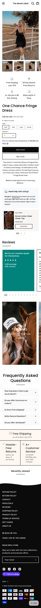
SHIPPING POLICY (10, 511)
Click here (16, 196)
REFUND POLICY (9, 492)
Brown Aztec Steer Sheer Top (23, 217)
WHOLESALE (7, 503)
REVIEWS (6, 507)
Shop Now (19, 337)
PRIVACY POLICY (9, 515)
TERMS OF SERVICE (10, 518)
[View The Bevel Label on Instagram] (4, 569)
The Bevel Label (20, 3)
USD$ (4, 581)
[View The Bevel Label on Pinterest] (19, 569)
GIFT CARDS (7, 522)
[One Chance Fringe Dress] (7, 66)
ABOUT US (6, 526)
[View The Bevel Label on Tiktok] (9, 569)
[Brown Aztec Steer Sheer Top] (9, 220)
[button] (32, 3)
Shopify (28, 586)
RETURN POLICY (9, 496)
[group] (20, 270)
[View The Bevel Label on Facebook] (14, 569)
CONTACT (6, 499)
